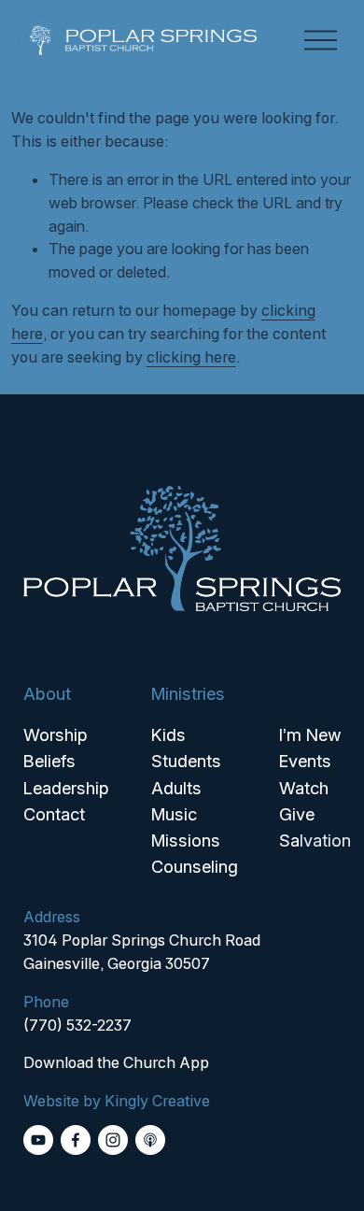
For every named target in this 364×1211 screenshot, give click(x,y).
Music (174, 814)
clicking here (191, 357)
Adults (176, 787)
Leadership (66, 787)
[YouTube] (38, 1140)
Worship (55, 734)
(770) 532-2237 (77, 1025)
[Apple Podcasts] (150, 1140)
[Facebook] (76, 1140)
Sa (289, 840)
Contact (54, 814)
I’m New (310, 734)
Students (186, 760)
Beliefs (49, 760)
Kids (168, 734)
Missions (185, 840)
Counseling (194, 866)
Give (297, 814)
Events (305, 760)
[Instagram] (113, 1140)
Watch (304, 787)
